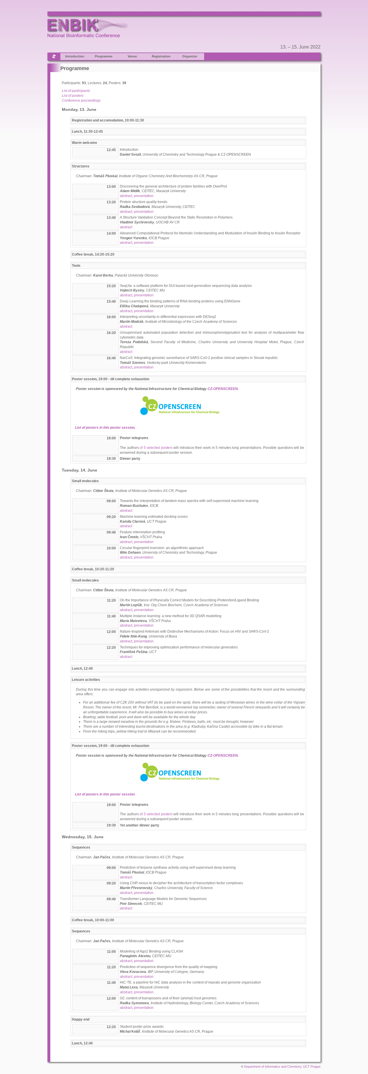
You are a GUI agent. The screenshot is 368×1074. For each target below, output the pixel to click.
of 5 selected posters (156, 448)
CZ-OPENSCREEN (223, 389)
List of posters (72, 96)
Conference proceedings (81, 100)
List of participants (76, 91)
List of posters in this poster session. (105, 428)
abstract (126, 196)
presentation (144, 196)
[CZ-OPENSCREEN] (180, 398)
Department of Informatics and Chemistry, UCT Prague (282, 1066)
